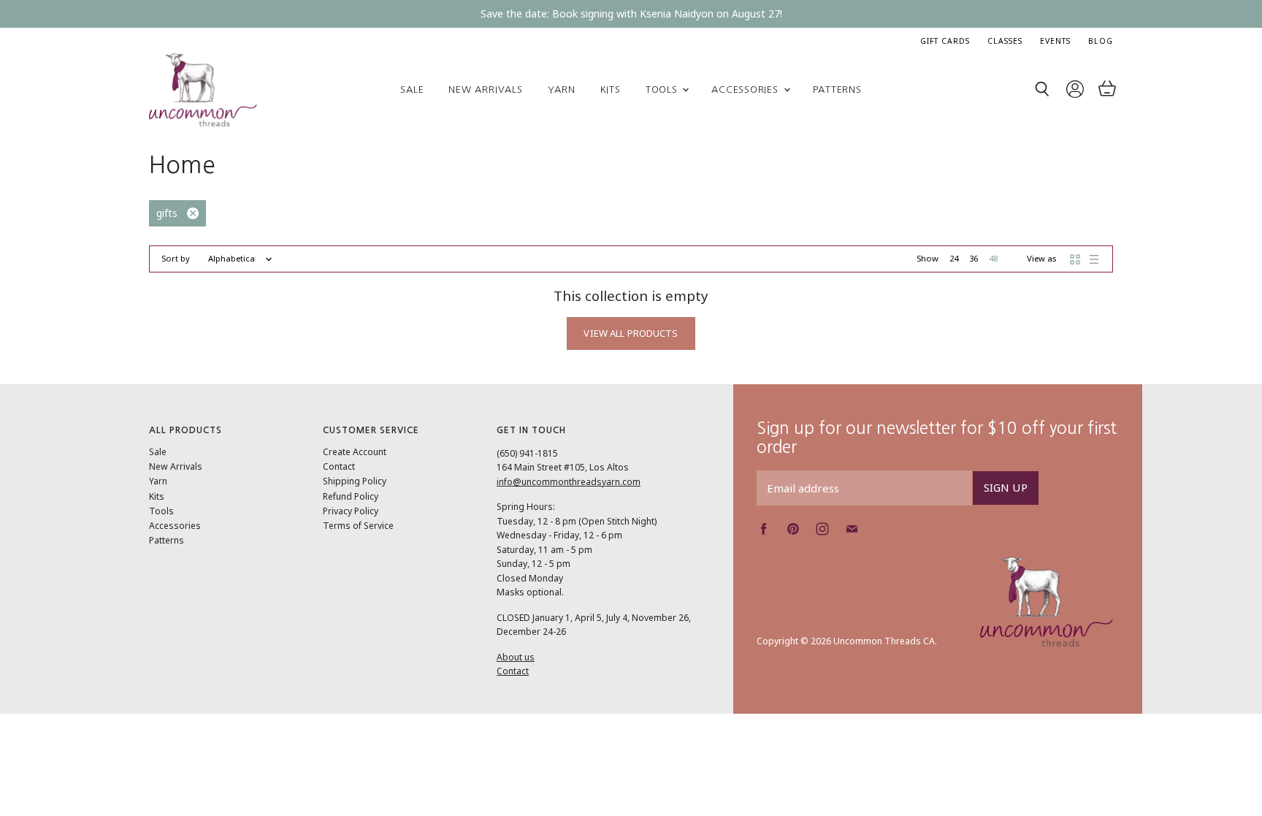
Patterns (837, 89)
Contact (339, 466)
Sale (412, 89)
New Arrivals (485, 89)
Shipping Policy (354, 481)
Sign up (1006, 487)
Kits (610, 89)
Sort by (175, 259)
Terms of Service (358, 525)
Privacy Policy (350, 511)
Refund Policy (350, 496)
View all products (631, 333)
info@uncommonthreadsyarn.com (568, 482)
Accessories (746, 89)
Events (1055, 41)
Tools (663, 89)
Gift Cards (945, 41)
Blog (1100, 41)
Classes (1004, 41)
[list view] (1094, 259)
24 (953, 258)
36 (973, 258)
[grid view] (1075, 259)
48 (993, 258)
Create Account (354, 452)
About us (516, 657)
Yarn (561, 89)
